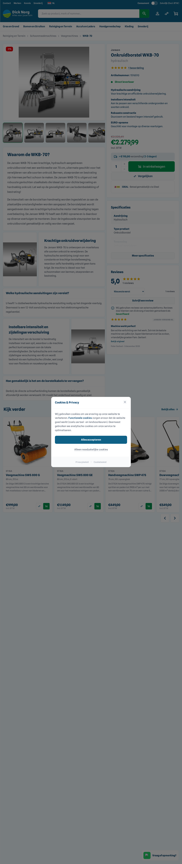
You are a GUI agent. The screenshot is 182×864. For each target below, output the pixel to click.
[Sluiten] (125, 402)
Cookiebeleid (100, 462)
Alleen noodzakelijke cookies (91, 449)
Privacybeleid (82, 462)
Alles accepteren (91, 439)
